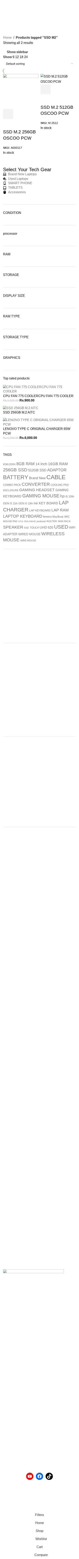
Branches (10, 1366)
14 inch (41, 464)
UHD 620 (46, 527)
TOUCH (34, 527)
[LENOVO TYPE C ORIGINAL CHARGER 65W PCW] (39, 422)
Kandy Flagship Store (18, 1411)
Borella (8, 1388)
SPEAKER (13, 527)
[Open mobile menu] (4, 4)
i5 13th (29, 503)
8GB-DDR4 (9, 464)
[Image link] (33, 1279)
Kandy (7, 1403)
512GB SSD (37, 470)
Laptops (9, 1443)
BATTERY (15, 477)
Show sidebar (17, 52)
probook (41, 521)
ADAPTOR (56, 470)
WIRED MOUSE (29, 534)
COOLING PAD (60, 484)
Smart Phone (12, 1450)
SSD (26, 527)
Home (7, 37)
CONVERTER (36, 484)
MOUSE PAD (10, 521)
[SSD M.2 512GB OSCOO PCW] (58, 78)
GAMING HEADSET (37, 490)
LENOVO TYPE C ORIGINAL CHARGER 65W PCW (36, 431)
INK (36, 503)
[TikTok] (49, 1476)
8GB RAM (25, 464)
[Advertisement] (39, 596)
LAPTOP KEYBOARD (22, 516)
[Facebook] (39, 1476)
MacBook (58, 516)
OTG (20, 521)
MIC (67, 516)
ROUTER (52, 521)
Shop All (9, 1418)
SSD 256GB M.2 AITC (19, 412)
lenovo (47, 516)
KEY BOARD (48, 503)
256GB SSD (15, 469)
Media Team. (62, 1508)
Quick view (56, 89)
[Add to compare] (67, 89)
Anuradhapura (13, 1373)
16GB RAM (58, 464)
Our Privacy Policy (16, 1494)
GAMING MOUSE (40, 495)
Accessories (12, 1435)
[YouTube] (29, 1476)
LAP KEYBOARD (40, 510)
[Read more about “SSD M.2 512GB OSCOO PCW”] (46, 89)
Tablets (8, 1458)
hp (62, 496)
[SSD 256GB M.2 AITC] (20, 407)
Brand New (37, 478)
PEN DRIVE (30, 521)
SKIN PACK (64, 521)
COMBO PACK (12, 484)
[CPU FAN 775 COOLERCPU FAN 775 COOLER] (39, 389)
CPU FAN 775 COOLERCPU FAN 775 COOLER (38, 396)
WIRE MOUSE (28, 540)
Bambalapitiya (13, 1396)
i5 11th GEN (17, 503)
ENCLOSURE (10, 490)
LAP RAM (60, 510)
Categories (11, 24)
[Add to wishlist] (46, 99)
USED (61, 527)
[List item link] (39, 1321)
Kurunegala (11, 1381)
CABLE (55, 477)
